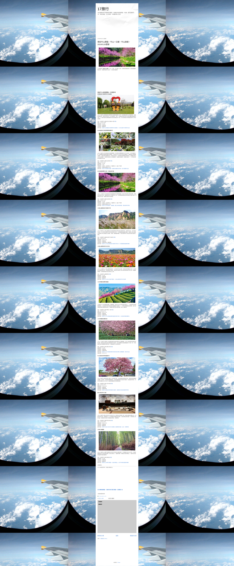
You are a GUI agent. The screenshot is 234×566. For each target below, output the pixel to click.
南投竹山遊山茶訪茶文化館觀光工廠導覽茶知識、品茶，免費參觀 (115, 426)
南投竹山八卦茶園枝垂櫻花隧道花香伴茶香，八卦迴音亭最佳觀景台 (115, 316)
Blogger (119, 562)
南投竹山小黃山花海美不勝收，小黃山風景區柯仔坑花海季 (114, 279)
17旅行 (103, 9)
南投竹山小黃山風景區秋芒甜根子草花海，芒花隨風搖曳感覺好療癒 (115, 243)
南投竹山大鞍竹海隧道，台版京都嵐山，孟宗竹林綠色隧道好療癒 (115, 462)
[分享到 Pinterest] (113, 498)
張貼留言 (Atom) (103, 538)
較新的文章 (101, 535)
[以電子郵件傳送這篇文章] (109, 498)
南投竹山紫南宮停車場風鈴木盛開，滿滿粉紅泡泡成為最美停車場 (115, 389)
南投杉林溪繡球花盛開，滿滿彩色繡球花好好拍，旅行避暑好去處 (115, 168)
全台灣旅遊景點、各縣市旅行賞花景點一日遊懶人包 (110, 489)
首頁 (117, 535)
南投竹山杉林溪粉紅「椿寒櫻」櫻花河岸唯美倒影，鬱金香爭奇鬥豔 (115, 205)
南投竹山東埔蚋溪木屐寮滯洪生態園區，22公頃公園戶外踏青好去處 (116, 127)
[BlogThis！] (110, 498)
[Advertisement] (117, 26)
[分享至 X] (111, 498)
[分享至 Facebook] (112, 498)
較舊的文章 (133, 535)
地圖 (115, 121)
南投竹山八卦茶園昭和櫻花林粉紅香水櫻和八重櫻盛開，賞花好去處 (115, 351)
